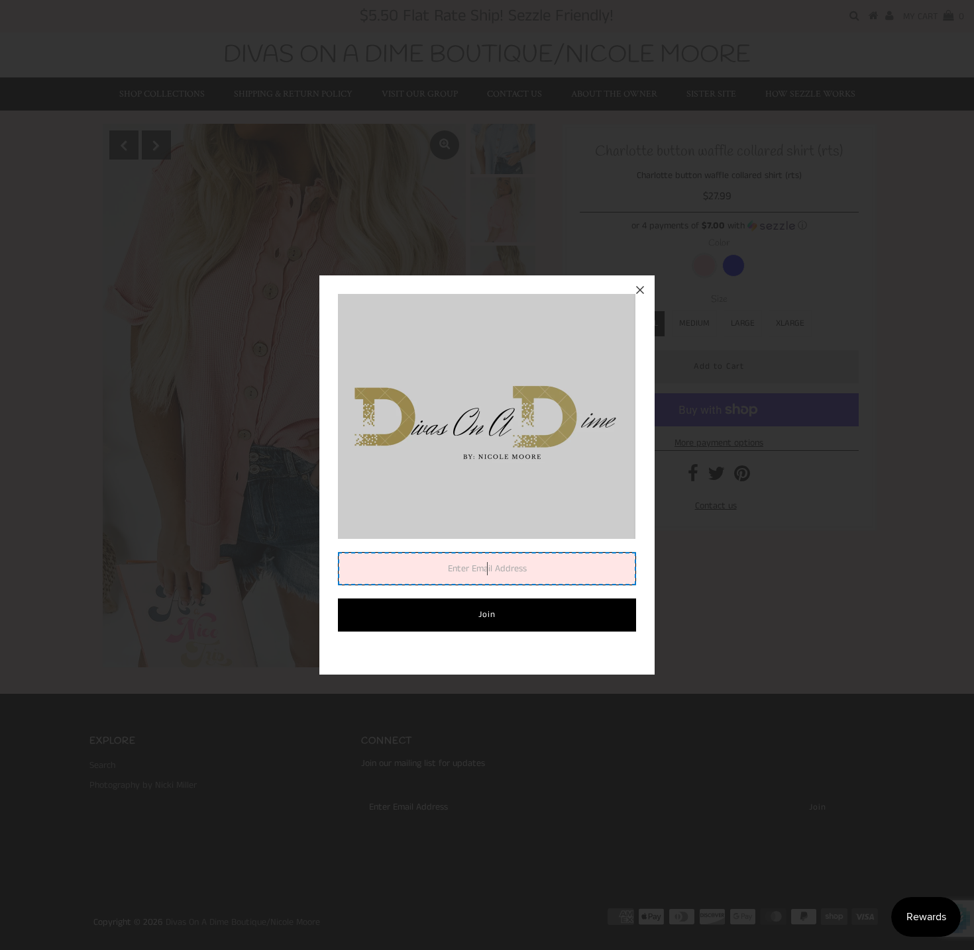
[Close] (640, 290)
